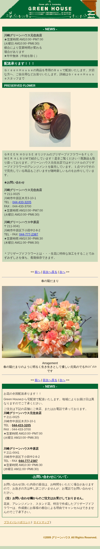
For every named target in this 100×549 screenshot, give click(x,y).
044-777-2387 (28, 234)
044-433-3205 (21, 202)
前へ (38, 272)
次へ (62, 272)
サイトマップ (41, 522)
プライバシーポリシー (17, 522)
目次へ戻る (50, 272)
